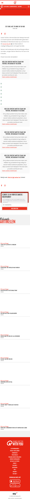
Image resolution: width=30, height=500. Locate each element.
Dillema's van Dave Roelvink (6, 359)
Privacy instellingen (14, 451)
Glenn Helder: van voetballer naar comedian (10, 267)
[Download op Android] (15, 486)
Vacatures (14, 465)
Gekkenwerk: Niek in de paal (6, 382)
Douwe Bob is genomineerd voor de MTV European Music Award (14, 428)
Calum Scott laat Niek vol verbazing (8, 245)
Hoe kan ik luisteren (14, 461)
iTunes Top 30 (6, 44)
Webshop (15, 472)
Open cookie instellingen (9, 77)
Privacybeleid (15, 455)
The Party (15, 474)
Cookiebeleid (14, 453)
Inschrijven (14, 209)
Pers (15, 469)
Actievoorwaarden (15, 448)
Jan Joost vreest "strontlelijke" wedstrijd (9, 405)
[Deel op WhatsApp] (5, 34)
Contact (14, 463)
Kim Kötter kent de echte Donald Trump (9, 290)
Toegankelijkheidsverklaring (14, 457)
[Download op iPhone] (15, 481)
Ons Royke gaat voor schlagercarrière (9, 313)
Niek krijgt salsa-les (14, 177)
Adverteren (14, 467)
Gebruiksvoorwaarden (15, 459)
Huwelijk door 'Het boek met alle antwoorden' (10, 336)
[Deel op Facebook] (1, 34)
